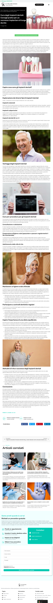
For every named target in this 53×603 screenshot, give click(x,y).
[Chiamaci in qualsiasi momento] (4, 418)
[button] (24, 424)
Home (2, 10)
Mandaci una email (27, 417)
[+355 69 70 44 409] (30, 533)
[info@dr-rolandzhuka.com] (30, 536)
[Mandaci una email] (21, 418)
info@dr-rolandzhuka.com (37, 536)
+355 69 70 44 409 (35, 533)
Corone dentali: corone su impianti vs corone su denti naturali (38, 502)
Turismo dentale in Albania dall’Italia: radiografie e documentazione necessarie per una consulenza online (38, 473)
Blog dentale (6, 10)
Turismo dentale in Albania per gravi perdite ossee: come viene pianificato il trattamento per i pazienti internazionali (13, 473)
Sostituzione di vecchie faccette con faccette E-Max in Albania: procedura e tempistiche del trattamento (13, 502)
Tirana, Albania (35, 539)
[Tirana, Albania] (30, 539)
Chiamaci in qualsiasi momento (13, 417)
